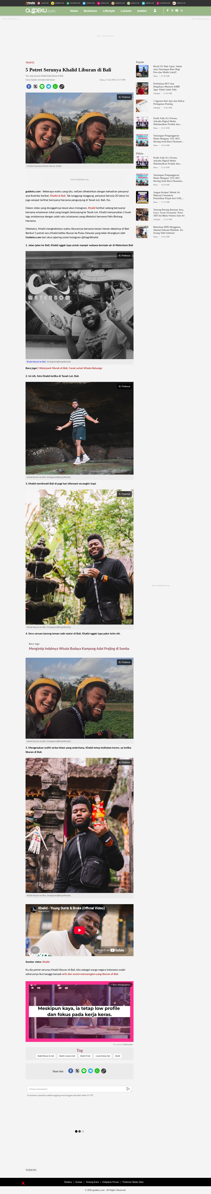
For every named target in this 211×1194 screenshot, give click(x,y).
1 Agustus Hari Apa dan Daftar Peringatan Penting (168, 102)
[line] (42, 87)
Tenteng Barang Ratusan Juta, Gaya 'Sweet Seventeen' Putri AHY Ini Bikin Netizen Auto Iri (168, 213)
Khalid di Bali (57, 195)
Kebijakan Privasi (110, 1182)
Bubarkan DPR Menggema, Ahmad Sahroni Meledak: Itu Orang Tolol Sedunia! (168, 230)
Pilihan (139, 153)
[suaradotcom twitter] (172, 11)
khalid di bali (85, 1056)
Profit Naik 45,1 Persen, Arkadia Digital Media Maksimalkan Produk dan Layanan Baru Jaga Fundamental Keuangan (166, 121)
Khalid (91, 208)
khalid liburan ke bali (46, 1056)
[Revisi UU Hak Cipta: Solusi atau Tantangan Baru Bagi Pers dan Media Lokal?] (142, 75)
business (90, 11)
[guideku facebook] (167, 11)
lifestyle (109, 11)
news (74, 11)
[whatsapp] (55, 87)
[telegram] (48, 87)
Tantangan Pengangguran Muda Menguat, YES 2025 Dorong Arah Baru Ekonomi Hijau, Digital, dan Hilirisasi (167, 138)
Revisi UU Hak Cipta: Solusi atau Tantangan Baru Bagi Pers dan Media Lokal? (167, 69)
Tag (79, 1050)
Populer (140, 62)
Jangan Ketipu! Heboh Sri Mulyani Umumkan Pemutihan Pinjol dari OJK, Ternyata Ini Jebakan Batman (168, 195)
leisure (126, 11)
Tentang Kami (92, 1182)
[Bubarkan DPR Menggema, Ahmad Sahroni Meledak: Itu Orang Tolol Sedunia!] (142, 236)
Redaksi (68, 1182)
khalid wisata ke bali (67, 1056)
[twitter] (35, 87)
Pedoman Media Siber (133, 1182)
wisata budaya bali (103, 1056)
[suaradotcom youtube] (176, 11)
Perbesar (126, 97)
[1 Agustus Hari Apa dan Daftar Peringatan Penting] (142, 110)
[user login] (154, 11)
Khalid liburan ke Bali (36, 362)
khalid (117, 1056)
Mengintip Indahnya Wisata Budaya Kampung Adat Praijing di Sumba (79, 648)
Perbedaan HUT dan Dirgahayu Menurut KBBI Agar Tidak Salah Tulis (166, 86)
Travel (30, 62)
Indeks (142, 11)
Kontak (78, 1182)
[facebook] (29, 87)
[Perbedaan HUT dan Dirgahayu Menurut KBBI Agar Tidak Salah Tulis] (142, 93)
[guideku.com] (40, 13)
